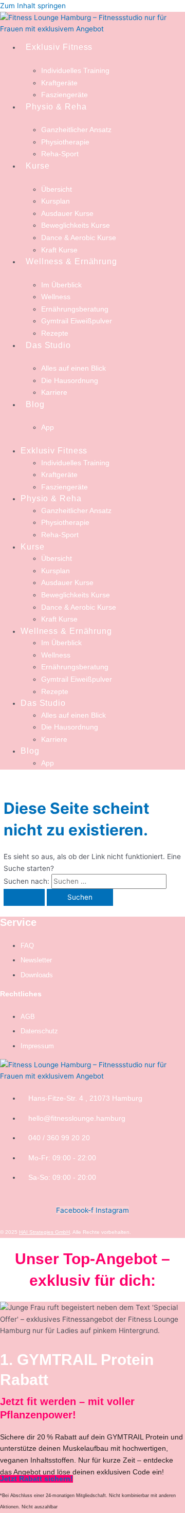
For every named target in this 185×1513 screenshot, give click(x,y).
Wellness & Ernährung (71, 261)
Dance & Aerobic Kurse (78, 238)
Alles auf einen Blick (73, 368)
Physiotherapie (65, 142)
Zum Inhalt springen (33, 6)
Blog (35, 404)
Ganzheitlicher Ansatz (76, 130)
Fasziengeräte (64, 95)
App (47, 427)
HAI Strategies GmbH (44, 1232)
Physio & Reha (56, 106)
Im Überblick (61, 285)
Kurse (38, 165)
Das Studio (48, 345)
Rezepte (54, 333)
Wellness (55, 297)
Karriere (54, 392)
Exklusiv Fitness (59, 47)
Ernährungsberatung (74, 309)
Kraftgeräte (59, 83)
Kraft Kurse (59, 250)
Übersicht (56, 189)
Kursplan (55, 201)
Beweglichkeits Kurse (75, 225)
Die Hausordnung (69, 381)
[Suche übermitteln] (24, 897)
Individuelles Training (75, 71)
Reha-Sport (60, 154)
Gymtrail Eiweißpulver (76, 321)
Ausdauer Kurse (67, 213)
